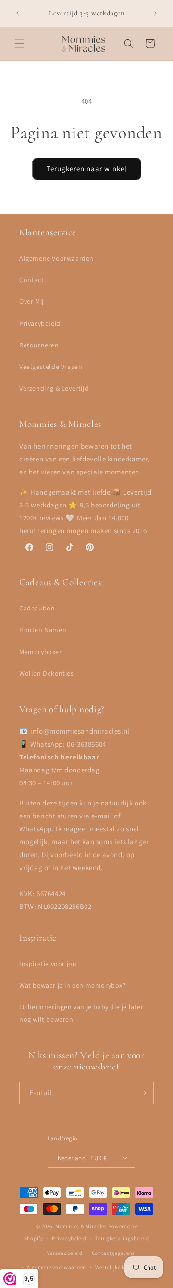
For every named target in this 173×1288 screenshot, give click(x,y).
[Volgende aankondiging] (155, 13)
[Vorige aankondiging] (17, 13)
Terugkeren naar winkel (87, 168)
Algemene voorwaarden (56, 1267)
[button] (19, 43)
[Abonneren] (142, 1093)
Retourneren (39, 345)
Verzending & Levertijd (53, 388)
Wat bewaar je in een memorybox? (72, 985)
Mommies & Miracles (81, 1226)
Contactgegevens (114, 1253)
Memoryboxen (41, 651)
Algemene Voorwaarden (56, 258)
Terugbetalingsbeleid (122, 1238)
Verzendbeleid (65, 1253)
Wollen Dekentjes (46, 673)
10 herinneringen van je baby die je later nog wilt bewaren (81, 1012)
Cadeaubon (37, 608)
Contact (31, 280)
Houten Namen (42, 629)
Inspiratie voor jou (47, 963)
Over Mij (31, 301)
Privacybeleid (40, 323)
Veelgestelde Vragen (50, 366)
